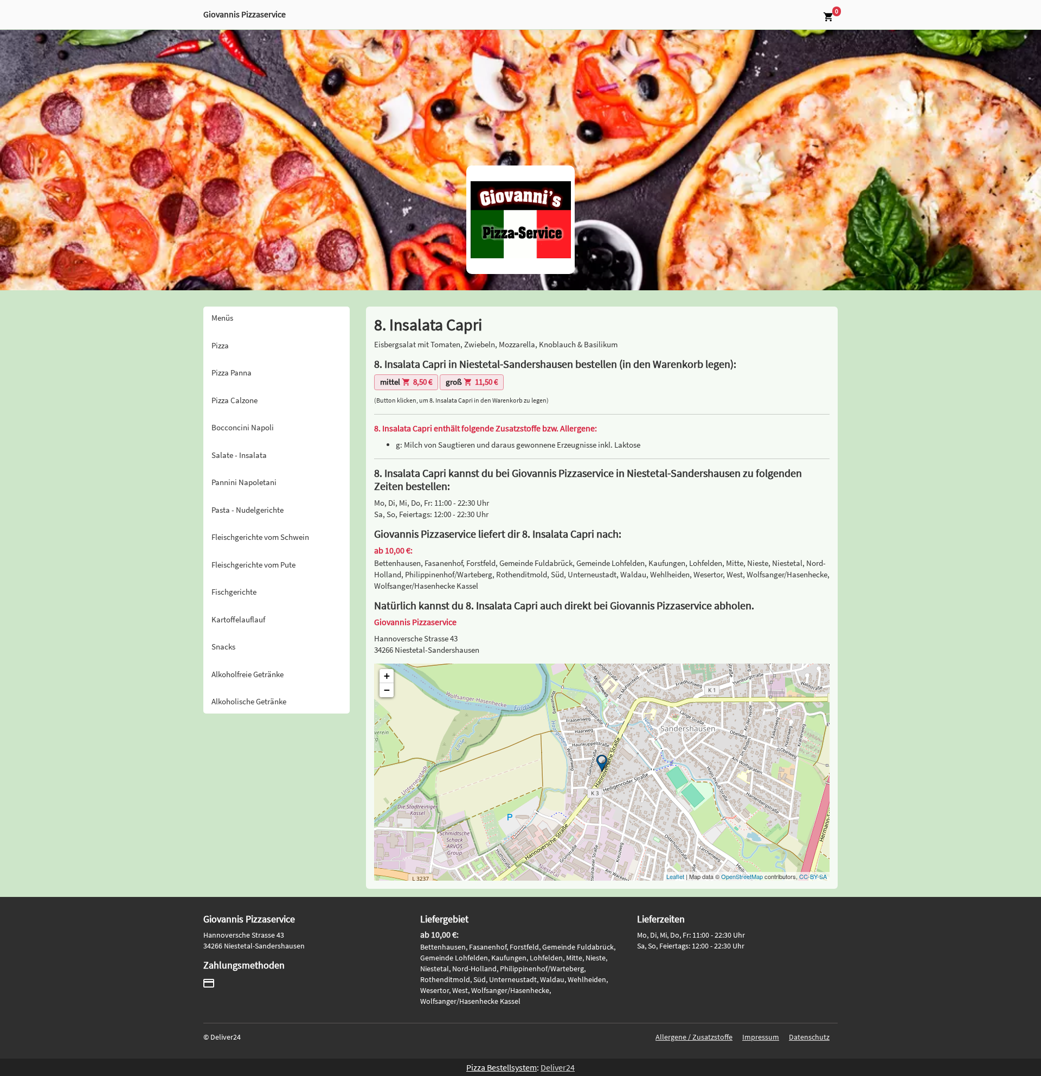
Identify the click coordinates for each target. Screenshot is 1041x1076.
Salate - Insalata (239, 455)
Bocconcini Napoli (242, 427)
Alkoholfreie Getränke (247, 674)
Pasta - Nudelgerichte (247, 510)
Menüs (222, 318)
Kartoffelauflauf (238, 619)
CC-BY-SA (813, 876)
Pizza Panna (231, 372)
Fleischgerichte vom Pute (253, 564)
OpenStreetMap (742, 876)
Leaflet (675, 876)
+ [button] (387, 676)
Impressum (760, 1037)
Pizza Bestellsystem (501, 1067)
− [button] (387, 690)
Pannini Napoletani (244, 482)
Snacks (223, 646)
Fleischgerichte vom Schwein (260, 537)
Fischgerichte (233, 592)
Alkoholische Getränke (248, 701)
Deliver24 (558, 1067)
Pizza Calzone (234, 400)
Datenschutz (809, 1037)
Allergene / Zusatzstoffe (694, 1037)
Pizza (220, 345)
